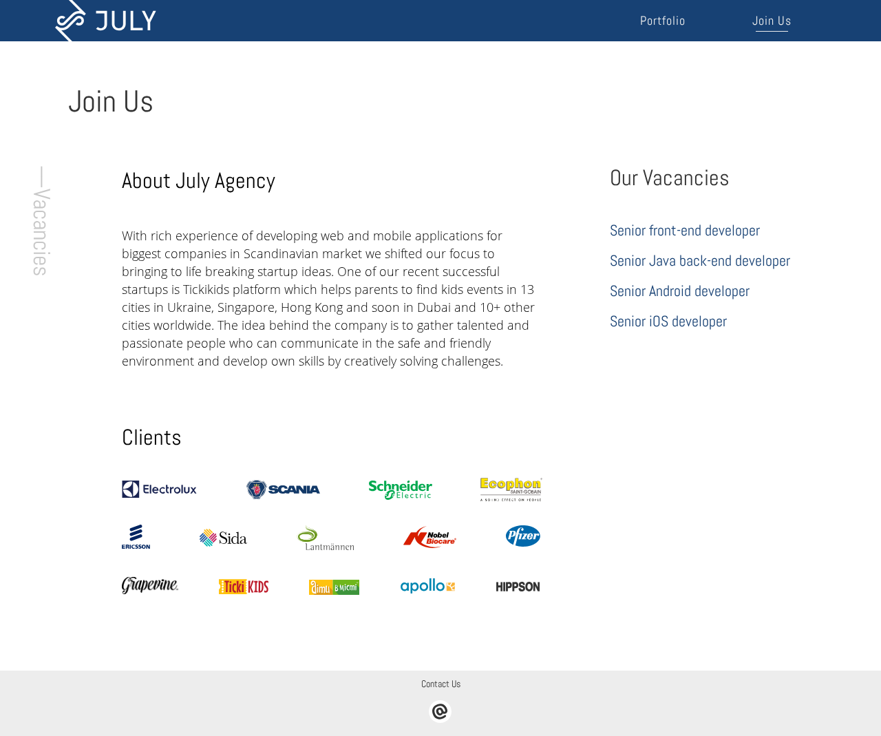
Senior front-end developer (685, 230)
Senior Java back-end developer (700, 260)
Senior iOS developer (668, 320)
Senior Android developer (680, 290)
